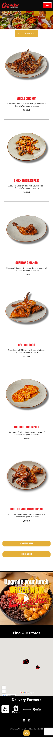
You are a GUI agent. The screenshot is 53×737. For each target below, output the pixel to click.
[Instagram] (28, 720)
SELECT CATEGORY (26, 33)
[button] (47, 5)
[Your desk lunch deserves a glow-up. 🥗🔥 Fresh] (26, 598)
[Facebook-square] (24, 720)
